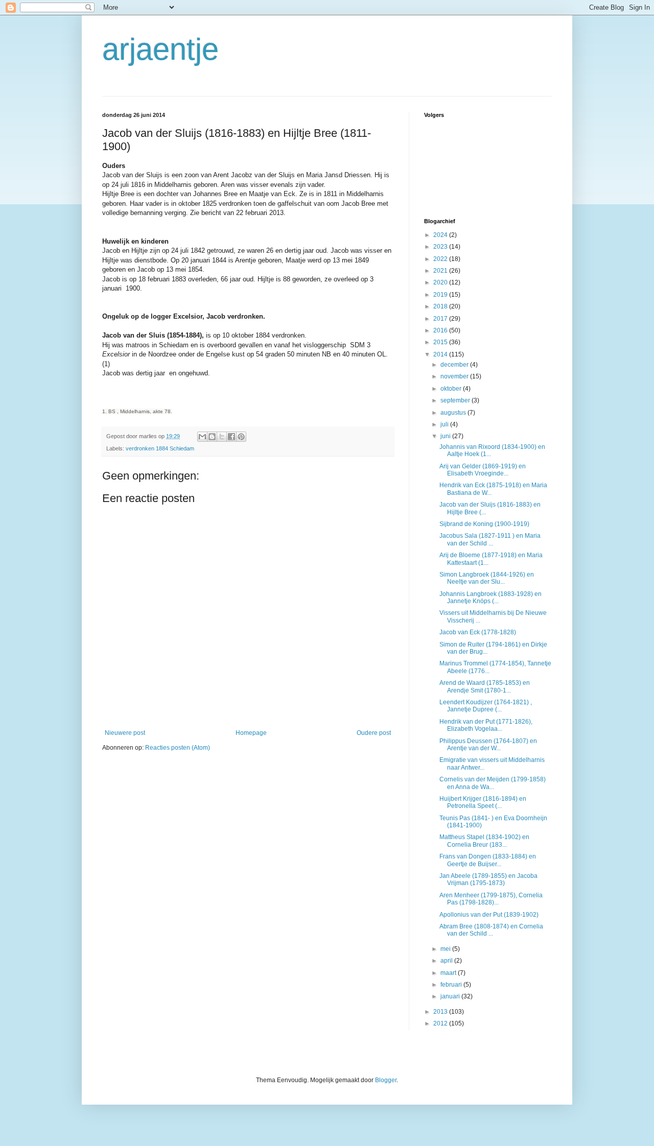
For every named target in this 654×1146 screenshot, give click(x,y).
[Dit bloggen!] (212, 437)
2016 (441, 330)
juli (445, 424)
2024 (441, 234)
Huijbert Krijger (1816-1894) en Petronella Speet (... (482, 802)
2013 (441, 1011)
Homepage (251, 732)
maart (449, 972)
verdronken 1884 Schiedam (160, 448)
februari (451, 984)
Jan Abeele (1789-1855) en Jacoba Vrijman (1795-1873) (488, 879)
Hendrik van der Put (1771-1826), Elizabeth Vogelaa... (485, 725)
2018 (441, 306)
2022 (441, 258)
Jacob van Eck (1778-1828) (477, 632)
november (455, 376)
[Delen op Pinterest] (241, 437)
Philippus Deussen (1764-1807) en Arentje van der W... (488, 744)
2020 (441, 282)
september (456, 400)
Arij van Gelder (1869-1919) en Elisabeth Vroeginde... (482, 470)
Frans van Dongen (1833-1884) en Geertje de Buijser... (487, 860)
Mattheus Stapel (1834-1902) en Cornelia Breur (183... (484, 840)
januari (450, 996)
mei (446, 948)
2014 (441, 354)
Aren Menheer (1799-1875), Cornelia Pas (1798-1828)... (491, 899)
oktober (451, 388)
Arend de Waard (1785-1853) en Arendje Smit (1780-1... (484, 686)
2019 (441, 294)
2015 (441, 342)
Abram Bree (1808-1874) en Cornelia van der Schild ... (491, 930)
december (455, 364)
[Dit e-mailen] (202, 437)
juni (446, 436)
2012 (441, 1023)
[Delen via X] (222, 437)
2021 (441, 270)
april (447, 960)
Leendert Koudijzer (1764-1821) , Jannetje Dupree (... (485, 706)
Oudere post (374, 732)
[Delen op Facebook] (231, 437)
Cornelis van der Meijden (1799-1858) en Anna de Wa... (492, 783)
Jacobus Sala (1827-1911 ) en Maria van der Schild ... (490, 539)
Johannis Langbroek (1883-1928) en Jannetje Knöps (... (490, 597)
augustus (454, 412)
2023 (441, 246)
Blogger (385, 1080)
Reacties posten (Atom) (177, 747)
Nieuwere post (125, 732)
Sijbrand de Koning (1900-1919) (484, 524)
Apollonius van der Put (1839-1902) (489, 914)
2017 (441, 318)
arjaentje (160, 49)
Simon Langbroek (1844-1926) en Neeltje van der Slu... (486, 578)
